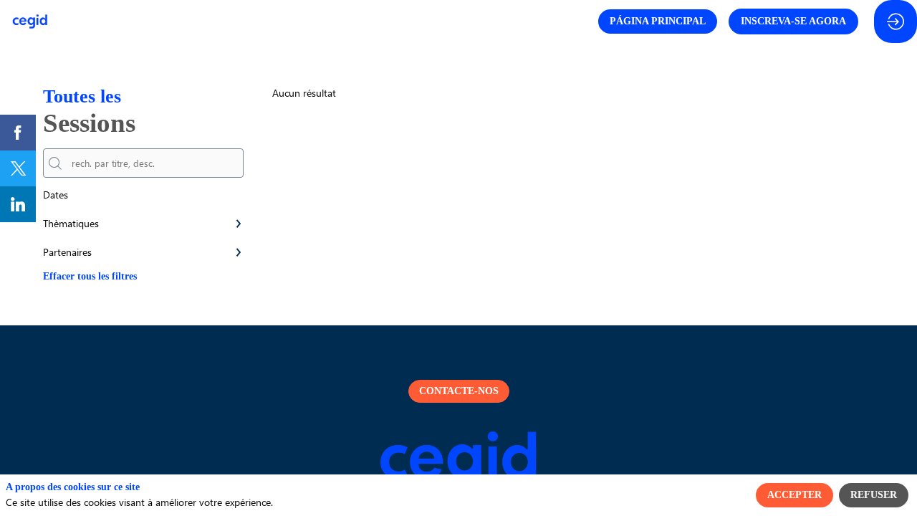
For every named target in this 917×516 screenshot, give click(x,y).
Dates (55, 194)
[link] (18, 132)
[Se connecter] (895, 21)
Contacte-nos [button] (459, 391)
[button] (657, 21)
